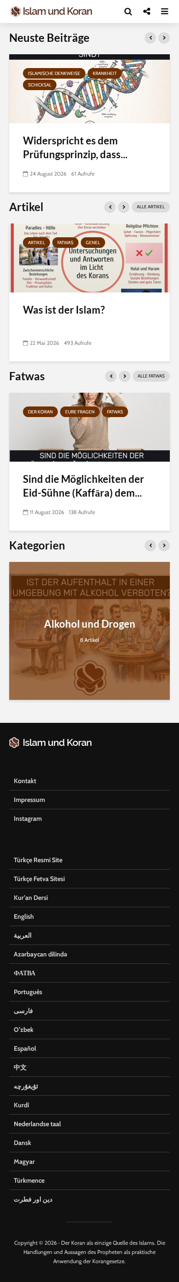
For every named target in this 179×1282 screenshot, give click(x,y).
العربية (23, 935)
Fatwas (65, 243)
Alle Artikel (151, 207)
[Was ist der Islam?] (89, 257)
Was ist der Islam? (64, 309)
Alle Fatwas (151, 376)
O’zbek (24, 1029)
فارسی (23, 1011)
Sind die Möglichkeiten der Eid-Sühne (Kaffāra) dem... (83, 486)
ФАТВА (24, 973)
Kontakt (25, 781)
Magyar (24, 1161)
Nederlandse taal (37, 1124)
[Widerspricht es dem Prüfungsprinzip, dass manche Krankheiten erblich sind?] (89, 88)
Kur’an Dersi (31, 897)
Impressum (29, 800)
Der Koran (40, 412)
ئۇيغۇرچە (26, 1086)
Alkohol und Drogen (89, 624)
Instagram (28, 818)
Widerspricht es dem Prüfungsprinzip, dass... (75, 147)
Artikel (36, 243)
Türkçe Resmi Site (38, 860)
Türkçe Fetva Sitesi (39, 879)
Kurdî (21, 1105)
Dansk (22, 1143)
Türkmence (29, 1180)
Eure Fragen (80, 412)
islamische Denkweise (54, 73)
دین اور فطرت (33, 1199)
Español (25, 1048)
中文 (20, 1067)
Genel (93, 243)
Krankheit (105, 73)
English (24, 916)
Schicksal (39, 85)
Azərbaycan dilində (40, 954)
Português (28, 992)
